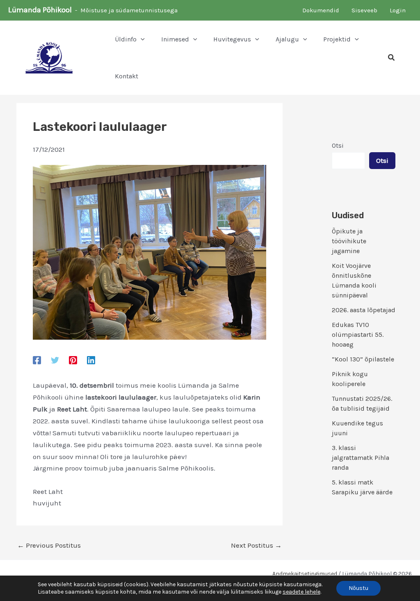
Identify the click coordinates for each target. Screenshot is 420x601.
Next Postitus (256, 545)
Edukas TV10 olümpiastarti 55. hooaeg (357, 334)
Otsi (338, 145)
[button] (141, 39)
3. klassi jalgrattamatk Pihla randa (360, 457)
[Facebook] (37, 359)
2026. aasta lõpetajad (363, 310)
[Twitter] (55, 359)
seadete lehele (301, 591)
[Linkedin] (91, 359)
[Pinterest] (73, 359)
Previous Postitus (49, 545)
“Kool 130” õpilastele (363, 359)
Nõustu (358, 588)
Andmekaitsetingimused (304, 573)
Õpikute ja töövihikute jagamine (349, 241)
